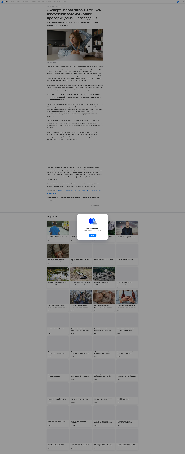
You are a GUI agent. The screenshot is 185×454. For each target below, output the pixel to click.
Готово (92, 235)
